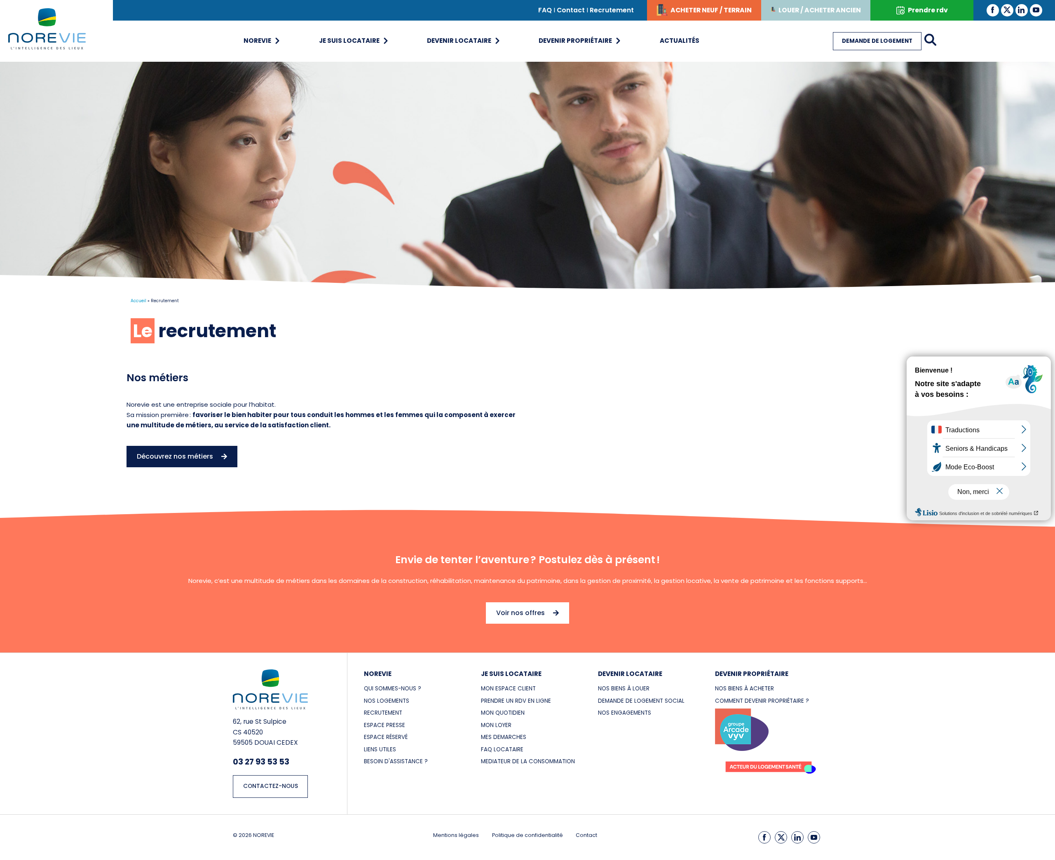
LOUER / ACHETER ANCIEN (819, 10)
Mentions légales (456, 835)
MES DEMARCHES (503, 737)
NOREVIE (378, 673)
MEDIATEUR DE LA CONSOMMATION (528, 761)
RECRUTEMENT (383, 713)
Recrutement (612, 10)
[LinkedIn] (1021, 10)
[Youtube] (1036, 10)
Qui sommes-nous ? (392, 688)
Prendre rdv (928, 10)
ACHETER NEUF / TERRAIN (711, 10)
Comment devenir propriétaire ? (762, 701)
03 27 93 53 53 (261, 761)
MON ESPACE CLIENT (508, 688)
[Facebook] (993, 10)
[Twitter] (1007, 10)
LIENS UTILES (380, 749)
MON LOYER (496, 725)
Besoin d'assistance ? (396, 761)
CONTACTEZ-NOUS (270, 786)
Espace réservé (386, 737)
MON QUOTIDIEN (503, 713)
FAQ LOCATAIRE (502, 749)
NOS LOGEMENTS (386, 701)
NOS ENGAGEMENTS (624, 713)
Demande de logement (877, 41)
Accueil (138, 301)
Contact (571, 10)
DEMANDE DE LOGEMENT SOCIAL (641, 701)
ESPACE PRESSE (384, 725)
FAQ (545, 10)
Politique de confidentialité (527, 835)
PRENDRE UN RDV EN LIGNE (516, 701)
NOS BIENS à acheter (744, 688)
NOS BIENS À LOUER (623, 688)
